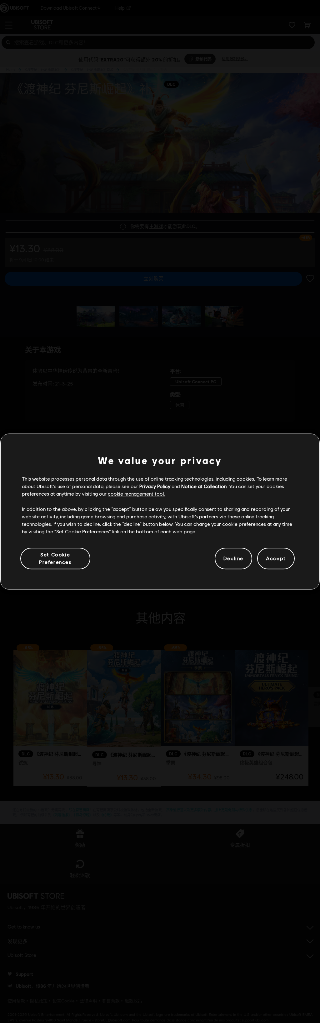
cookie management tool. (136, 494)
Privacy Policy (154, 486)
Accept (276, 558)
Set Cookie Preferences (55, 558)
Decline (233, 558)
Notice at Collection (204, 486)
